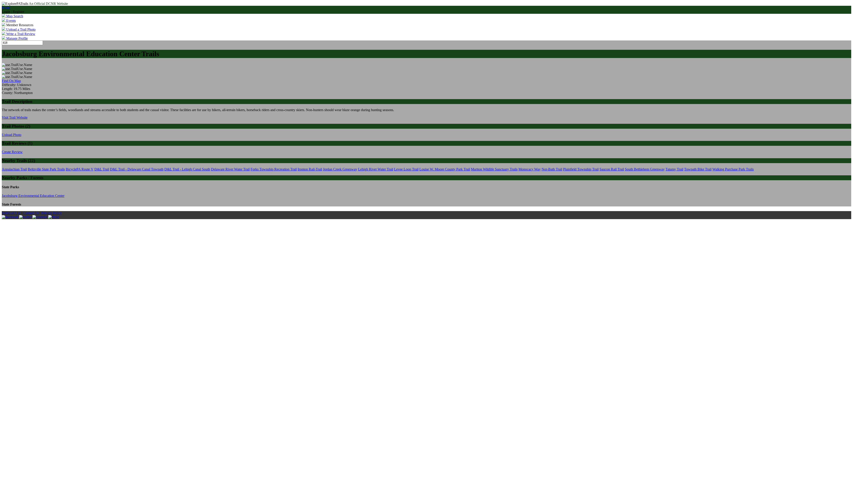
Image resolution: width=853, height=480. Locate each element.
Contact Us (31, 213)
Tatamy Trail (674, 169)
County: (8, 93)
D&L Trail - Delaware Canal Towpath (136, 169)
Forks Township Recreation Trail (274, 169)
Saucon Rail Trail (612, 169)
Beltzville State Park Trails (46, 169)
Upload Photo (11, 135)
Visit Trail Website (15, 117)
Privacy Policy (51, 213)
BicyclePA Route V (80, 169)
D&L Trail (101, 169)
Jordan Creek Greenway (340, 169)
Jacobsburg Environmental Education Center (33, 196)
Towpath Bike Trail (697, 169)
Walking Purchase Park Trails (733, 169)
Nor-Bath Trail (552, 169)
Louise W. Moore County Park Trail (444, 169)
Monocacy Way (529, 169)
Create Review (12, 152)
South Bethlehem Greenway (645, 169)
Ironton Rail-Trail (310, 169)
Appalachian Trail (14, 169)
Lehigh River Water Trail (375, 169)
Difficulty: (9, 85)
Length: (8, 89)
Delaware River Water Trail (230, 169)
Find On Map (11, 81)
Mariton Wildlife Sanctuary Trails (494, 169)
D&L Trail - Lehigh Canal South (187, 169)
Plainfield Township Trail (581, 169)
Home (6, 8)
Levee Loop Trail (406, 169)
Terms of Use (11, 213)
